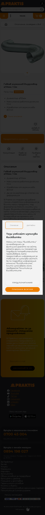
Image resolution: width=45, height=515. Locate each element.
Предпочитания (22, 283)
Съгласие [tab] (14, 225)
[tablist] (22, 225)
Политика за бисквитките (19, 269)
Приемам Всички (22, 289)
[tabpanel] (22, 253)
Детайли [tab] (31, 225)
